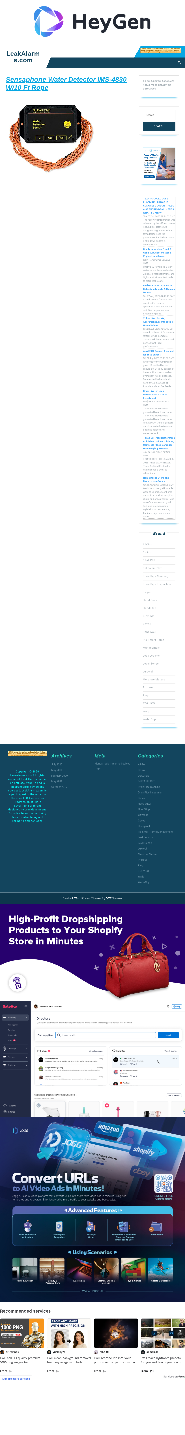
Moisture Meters (154, 679)
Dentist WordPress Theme (82, 898)
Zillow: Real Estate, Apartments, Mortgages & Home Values (158, 322)
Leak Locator (151, 655)
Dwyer (147, 592)
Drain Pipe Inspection (157, 584)
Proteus (148, 687)
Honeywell (149, 632)
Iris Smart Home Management (155, 831)
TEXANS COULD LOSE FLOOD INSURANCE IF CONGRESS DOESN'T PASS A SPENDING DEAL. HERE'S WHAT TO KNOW (158, 205)
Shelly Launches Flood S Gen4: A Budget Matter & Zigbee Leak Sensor (157, 252)
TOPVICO (149, 703)
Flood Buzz (150, 600)
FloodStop (149, 608)
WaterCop (149, 719)
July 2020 (56, 764)
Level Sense (151, 663)
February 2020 (59, 775)
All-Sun (147, 544)
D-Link (147, 552)
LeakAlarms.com (23, 56)
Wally (146, 711)
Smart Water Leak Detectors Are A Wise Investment (155, 394)
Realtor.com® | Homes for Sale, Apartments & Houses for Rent (159, 289)
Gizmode (148, 616)
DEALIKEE (149, 560)
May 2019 (57, 781)
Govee (147, 624)
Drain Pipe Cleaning (155, 576)
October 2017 (59, 786)
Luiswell (148, 671)
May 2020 (57, 770)
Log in (98, 768)
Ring (146, 695)
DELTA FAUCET (152, 568)
